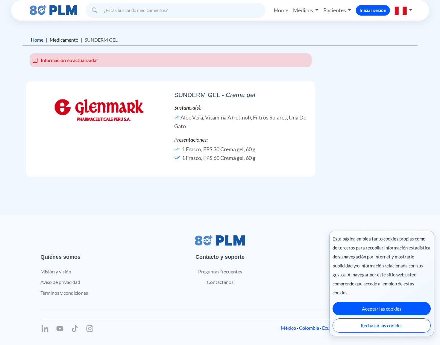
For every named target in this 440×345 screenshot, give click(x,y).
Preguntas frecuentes (220, 271)
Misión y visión (55, 271)
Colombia (309, 328)
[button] (403, 10)
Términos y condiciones (64, 293)
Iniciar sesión (372, 10)
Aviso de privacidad (60, 282)
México (288, 328)
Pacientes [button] (335, 10)
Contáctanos (220, 282)
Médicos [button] (303, 10)
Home (281, 10)
